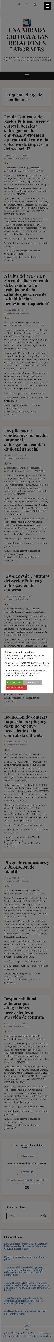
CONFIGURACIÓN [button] (32, 682)
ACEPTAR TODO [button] (14, 682)
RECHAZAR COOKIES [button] (16, 687)
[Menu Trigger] (47, 6)
